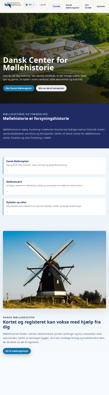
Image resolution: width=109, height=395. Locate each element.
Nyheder (101, 6)
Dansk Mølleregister (72, 6)
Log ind (43, 5)
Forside (56, 6)
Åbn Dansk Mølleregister (19, 88)
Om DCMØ (88, 6)
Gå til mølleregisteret (17, 351)
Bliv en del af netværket (51, 88)
